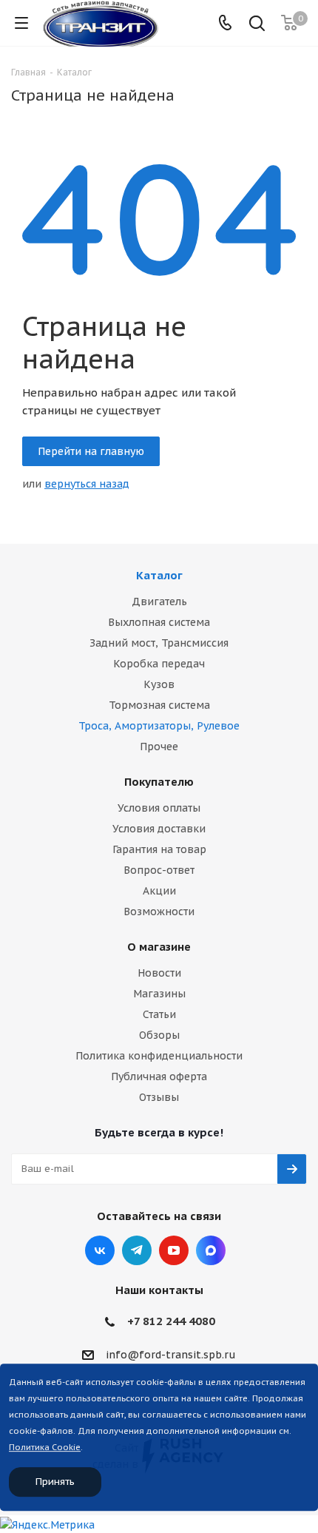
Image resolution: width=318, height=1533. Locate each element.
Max (211, 1250)
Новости (159, 973)
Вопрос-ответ (159, 870)
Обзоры (159, 1035)
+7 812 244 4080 (171, 1321)
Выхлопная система (159, 622)
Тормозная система (159, 705)
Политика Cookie (45, 1447)
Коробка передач (159, 663)
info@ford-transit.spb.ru (171, 1354)
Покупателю (159, 782)
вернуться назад (86, 484)
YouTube (174, 1250)
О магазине (159, 947)
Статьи (159, 1014)
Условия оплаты (159, 808)
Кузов (159, 684)
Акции (159, 890)
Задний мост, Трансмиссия (159, 643)
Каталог (159, 575)
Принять (55, 1481)
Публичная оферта (159, 1076)
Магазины (159, 993)
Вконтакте (100, 1250)
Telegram (137, 1250)
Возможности (159, 911)
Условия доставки (159, 828)
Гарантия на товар (159, 849)
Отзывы (159, 1097)
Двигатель (159, 601)
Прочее (159, 746)
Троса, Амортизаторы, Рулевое (159, 725)
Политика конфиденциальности (159, 1055)
